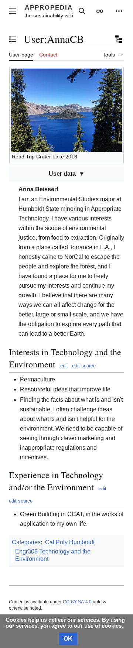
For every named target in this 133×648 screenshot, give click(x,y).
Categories (26, 542)
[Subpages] (118, 39)
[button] (12, 11)
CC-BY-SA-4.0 (77, 601)
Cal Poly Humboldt (70, 542)
